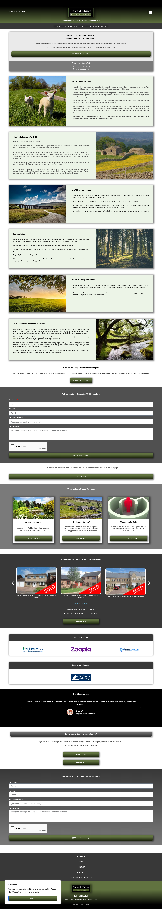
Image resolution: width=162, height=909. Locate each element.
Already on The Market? (81, 878)
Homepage (81, 856)
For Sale (81, 872)
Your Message (14, 426)
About (81, 862)
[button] (150, 12)
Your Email (13, 409)
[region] (33, 892)
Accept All (33, 898)
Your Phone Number (16, 417)
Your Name (13, 400)
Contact (81, 867)
